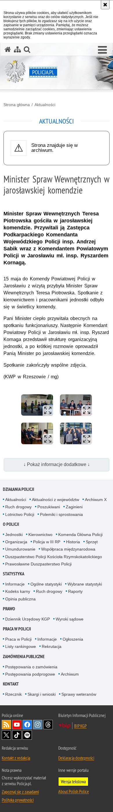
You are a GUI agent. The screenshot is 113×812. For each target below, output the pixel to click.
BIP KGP (80, 726)
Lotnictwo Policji (19, 514)
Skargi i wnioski (42, 694)
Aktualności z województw (55, 499)
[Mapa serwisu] (17, 49)
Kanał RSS (6, 724)
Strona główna (16, 104)
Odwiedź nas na (16, 724)
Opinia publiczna (20, 599)
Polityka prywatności (18, 800)
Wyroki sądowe (69, 619)
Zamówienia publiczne (24, 656)
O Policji (11, 524)
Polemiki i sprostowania (61, 514)
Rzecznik (13, 694)
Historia (73, 541)
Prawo (9, 609)
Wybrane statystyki (85, 584)
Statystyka (13, 574)
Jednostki (14, 534)
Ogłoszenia (73, 639)
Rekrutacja (51, 646)
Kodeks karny (17, 591)
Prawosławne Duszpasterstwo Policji (38, 564)
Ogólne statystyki (46, 584)
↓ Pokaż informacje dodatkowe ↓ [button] (56, 464)
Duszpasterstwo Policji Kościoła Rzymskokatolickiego (53, 556)
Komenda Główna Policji (80, 534)
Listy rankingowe (20, 646)
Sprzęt (92, 541)
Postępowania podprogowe (30, 674)
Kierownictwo (40, 534)
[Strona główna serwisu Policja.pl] (8, 49)
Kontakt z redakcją (16, 758)
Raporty (75, 591)
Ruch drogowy (18, 507)
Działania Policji (18, 489)
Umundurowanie (20, 549)
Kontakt (11, 684)
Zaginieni (74, 507)
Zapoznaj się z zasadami (20, 792)
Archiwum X (96, 499)
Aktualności (44, 104)
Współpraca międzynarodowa (68, 549)
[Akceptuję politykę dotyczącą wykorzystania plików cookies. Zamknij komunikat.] (105, 4)
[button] (102, 50)
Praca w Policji (17, 629)
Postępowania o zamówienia (31, 667)
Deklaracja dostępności (76, 758)
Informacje (15, 584)
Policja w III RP (46, 541)
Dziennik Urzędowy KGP (27, 619)
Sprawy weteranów (78, 694)
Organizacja (16, 541)
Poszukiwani (48, 507)
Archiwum (70, 674)
